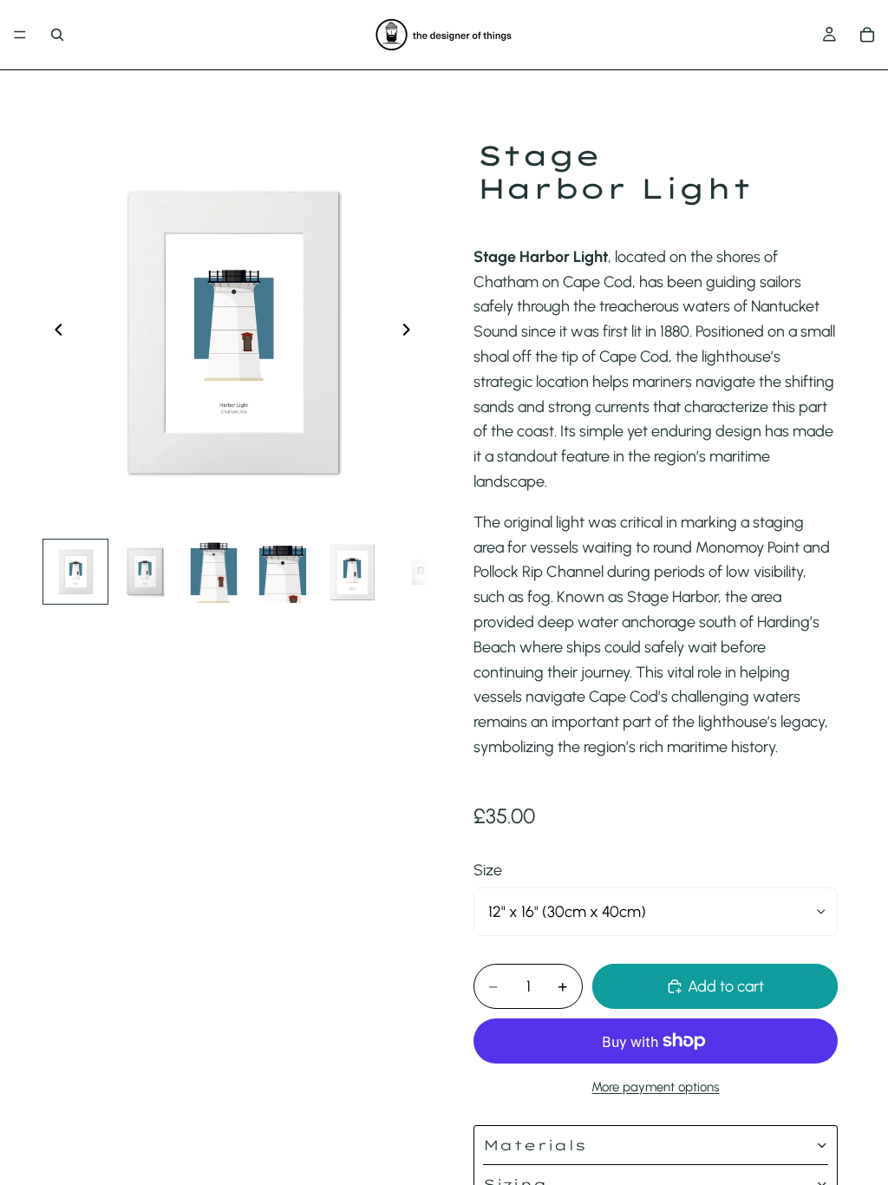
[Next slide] (411, 333)
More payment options (655, 1087)
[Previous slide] (54, 333)
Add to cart (726, 986)
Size (487, 870)
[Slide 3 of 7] (214, 571)
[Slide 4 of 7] (282, 571)
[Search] (57, 35)
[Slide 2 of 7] (145, 571)
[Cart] (867, 35)
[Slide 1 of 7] (75, 571)
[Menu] (20, 35)
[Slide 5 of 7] (352, 571)
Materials (534, 1145)
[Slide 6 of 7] (421, 571)
